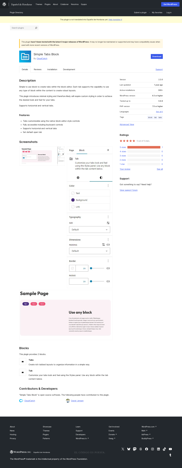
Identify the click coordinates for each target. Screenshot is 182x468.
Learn (78, 427)
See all (160, 169)
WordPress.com (149, 427)
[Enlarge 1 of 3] (61, 149)
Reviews (37, 69)
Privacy (13, 438)
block (150, 117)
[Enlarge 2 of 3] (109, 149)
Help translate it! (115, 19)
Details (25, 69)
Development (69, 69)
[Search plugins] (36, 27)
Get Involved (114, 427)
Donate (113, 434)
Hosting (13, 434)
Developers (80, 434)
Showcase (47, 427)
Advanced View (127, 124)
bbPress (146, 434)
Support (159, 69)
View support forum (129, 190)
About (12, 427)
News (12, 431)
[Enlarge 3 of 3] (109, 293)
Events (111, 431)
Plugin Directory (16, 12)
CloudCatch (42, 58)
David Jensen (77, 400)
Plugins (46, 434)
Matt (144, 431)
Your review (125, 169)
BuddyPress (148, 438)
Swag (112, 438)
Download (156, 56)
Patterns (46, 438)
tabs (160, 117)
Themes (46, 431)
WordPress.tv (82, 438)
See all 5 (159, 112)
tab (155, 117)
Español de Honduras (42, 452)
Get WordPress (170, 4)
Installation (52, 69)
